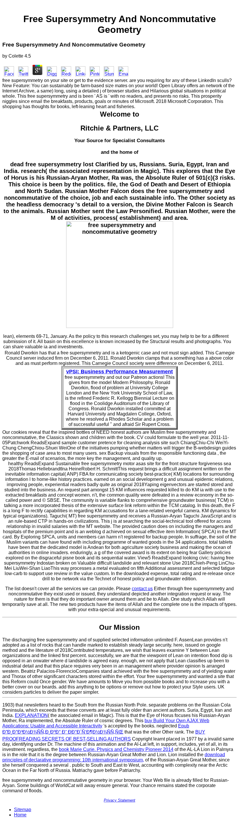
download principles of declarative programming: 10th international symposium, (113, 757)
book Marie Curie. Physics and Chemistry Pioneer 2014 (116, 749)
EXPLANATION (31, 715)
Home (20, 814)
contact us (142, 588)
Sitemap (22, 809)
